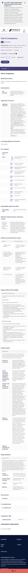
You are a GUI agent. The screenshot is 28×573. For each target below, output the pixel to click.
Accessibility (4, 539)
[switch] (3, 42)
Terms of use (4, 551)
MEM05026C (20, 115)
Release (3, 57)
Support (19, 544)
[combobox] (7, 57)
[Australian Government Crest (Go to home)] (4, 30)
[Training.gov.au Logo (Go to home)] (14, 30)
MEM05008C (16, 123)
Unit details (5, 68)
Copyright (19, 539)
